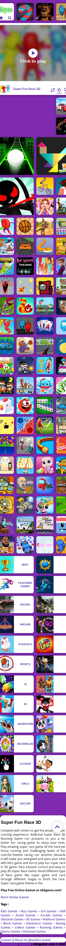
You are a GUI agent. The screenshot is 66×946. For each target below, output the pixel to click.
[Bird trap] (45, 544)
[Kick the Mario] (45, 365)
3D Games (33, 919)
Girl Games (49, 911)
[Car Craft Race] (25, 544)
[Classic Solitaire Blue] (45, 326)
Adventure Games (40, 923)
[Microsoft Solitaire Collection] (45, 405)
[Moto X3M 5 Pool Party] (25, 385)
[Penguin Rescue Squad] (45, 385)
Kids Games (10, 911)
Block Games (13, 923)
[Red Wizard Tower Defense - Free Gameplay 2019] (25, 266)
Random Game (40, 940)
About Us (20, 940)
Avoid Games (27, 915)
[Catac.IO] (45, 286)
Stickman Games (34, 931)
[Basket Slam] (25, 226)
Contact (6, 940)
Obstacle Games (12, 919)
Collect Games (26, 927)
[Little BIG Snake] (45, 246)
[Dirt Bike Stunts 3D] (45, 226)
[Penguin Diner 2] (45, 505)
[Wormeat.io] (25, 306)
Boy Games (29, 911)
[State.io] (25, 425)
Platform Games (54, 919)
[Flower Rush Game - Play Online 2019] (45, 306)
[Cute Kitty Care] (45, 465)
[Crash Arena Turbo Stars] (25, 345)
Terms (13, 944)
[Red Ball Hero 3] (25, 405)
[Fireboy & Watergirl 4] (25, 326)
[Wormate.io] (25, 11)
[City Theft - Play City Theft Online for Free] (25, 365)
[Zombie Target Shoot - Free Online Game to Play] (45, 345)
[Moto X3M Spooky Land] (25, 505)
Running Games (52, 927)
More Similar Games (15, 897)
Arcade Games (52, 915)
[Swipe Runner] (45, 186)
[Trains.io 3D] (45, 445)
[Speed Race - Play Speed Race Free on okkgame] (25, 246)
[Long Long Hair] (25, 465)
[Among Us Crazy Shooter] (45, 485)
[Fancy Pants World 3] (45, 525)
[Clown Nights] (45, 11)
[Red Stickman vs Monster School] (45, 266)
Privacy (25, 944)
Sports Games (11, 931)
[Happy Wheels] (25, 485)
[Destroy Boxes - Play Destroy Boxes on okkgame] (25, 286)
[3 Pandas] (25, 525)
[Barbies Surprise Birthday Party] (45, 206)
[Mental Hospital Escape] (25, 445)
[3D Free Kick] (45, 425)
